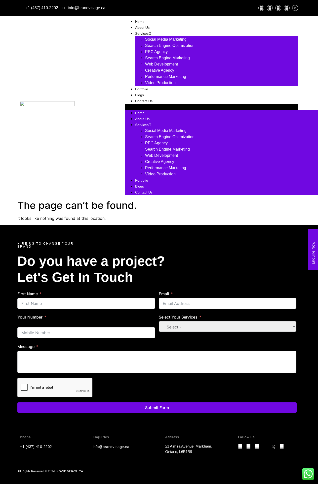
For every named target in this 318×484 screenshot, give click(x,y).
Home (140, 22)
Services (142, 33)
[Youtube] (287, 8)
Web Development (161, 64)
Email (164, 293)
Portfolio (141, 89)
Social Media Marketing (166, 39)
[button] (211, 107)
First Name (27, 293)
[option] (91, 324)
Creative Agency (159, 70)
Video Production (160, 83)
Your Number (29, 317)
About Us (142, 28)
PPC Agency (156, 52)
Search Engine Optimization (170, 45)
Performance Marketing (165, 76)
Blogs (139, 95)
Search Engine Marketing (167, 58)
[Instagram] (261, 8)
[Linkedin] (270, 8)
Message (26, 346)
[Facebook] (278, 8)
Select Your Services (178, 317)
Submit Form (157, 407)
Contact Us (144, 101)
